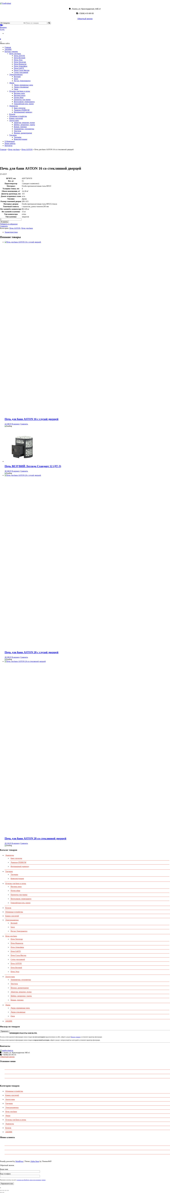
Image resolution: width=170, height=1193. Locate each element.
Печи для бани (15, 54)
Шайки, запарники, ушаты (24, 125)
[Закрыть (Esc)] (8, 1190)
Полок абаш (18, 97)
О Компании (10, 141)
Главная (8, 47)
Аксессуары (14, 120)
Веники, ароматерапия (23, 133)
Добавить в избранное (9, 224)
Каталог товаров (11, 51)
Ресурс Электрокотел (22, 81)
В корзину (4, 222)
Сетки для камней (21, 72)
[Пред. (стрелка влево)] (1, 1192)
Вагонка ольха (19, 95)
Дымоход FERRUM (21, 110)
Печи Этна (18, 60)
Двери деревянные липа (23, 85)
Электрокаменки (16, 74)
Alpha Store (34, 1161)
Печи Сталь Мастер (21, 70)
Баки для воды (19, 108)
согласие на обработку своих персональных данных (31, 1180)
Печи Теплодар (20, 62)
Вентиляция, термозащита (24, 102)
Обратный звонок (85, 18)
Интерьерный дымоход (23, 112)
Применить (5, 1031)
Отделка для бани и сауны (19, 91)
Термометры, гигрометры (24, 129)
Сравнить (4, 226)
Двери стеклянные (21, 87)
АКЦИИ (8, 49)
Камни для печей (16, 118)
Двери (11, 83)
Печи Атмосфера (20, 66)
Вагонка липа (19, 93)
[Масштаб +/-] (1, 1190)
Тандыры (13, 135)
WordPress (19, 1161)
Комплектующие (20, 139)
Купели (12, 114)
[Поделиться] (5, 1190)
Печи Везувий (19, 58)
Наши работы (10, 143)
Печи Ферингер (20, 64)
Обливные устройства (18, 116)
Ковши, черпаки (20, 127)
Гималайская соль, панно (24, 104)
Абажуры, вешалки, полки (24, 123)
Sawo (16, 79)
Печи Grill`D (19, 68)
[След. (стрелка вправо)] (3, 1192)
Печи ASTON (19, 56)
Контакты (8, 146)
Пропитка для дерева (22, 100)
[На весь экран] (3, 1190)
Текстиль (17, 131)
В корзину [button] (16, 424)
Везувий (17, 77)
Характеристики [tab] (11, 232)
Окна (16, 89)
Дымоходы (13, 106)
